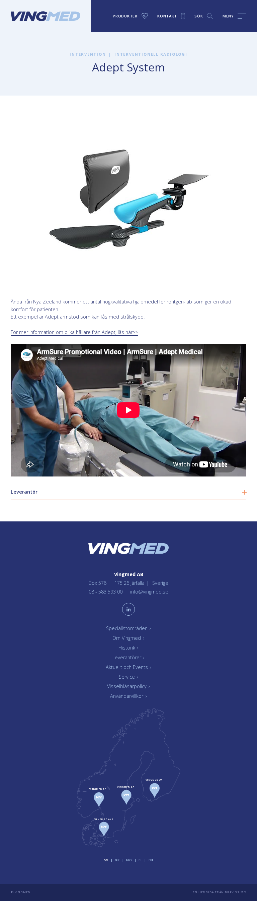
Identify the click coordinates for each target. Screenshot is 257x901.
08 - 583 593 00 (106, 591)
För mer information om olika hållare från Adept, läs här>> (74, 332)
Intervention (88, 54)
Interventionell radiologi (150, 54)
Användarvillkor (128, 696)
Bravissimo (235, 892)
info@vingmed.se (149, 591)
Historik (128, 647)
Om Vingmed (128, 638)
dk (117, 860)
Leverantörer (128, 657)
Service (129, 677)
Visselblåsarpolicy (128, 686)
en (151, 860)
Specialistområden (128, 628)
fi (140, 860)
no (129, 860)
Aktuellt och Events (129, 667)
